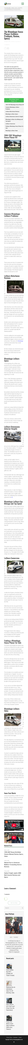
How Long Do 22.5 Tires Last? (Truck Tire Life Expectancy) (10, 1007)
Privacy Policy (9, 1037)
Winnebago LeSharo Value (12, 130)
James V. (19, 41)
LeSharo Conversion (10, 123)
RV (12, 497)
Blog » (16, 7)
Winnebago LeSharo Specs (12, 114)
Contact (20, 1037)
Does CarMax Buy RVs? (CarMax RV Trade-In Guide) (10, 972)
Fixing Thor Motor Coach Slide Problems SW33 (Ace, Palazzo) (10, 1025)
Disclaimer (15, 1037)
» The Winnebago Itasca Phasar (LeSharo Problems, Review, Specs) (12, 9)
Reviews (20, 7)
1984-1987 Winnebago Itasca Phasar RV (15, 104)
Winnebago (20, 341)
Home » (12, 7)
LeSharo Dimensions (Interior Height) (14, 116)
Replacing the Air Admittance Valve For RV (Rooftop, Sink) (10, 990)
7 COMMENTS (7, 44)
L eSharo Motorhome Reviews (12, 111)
